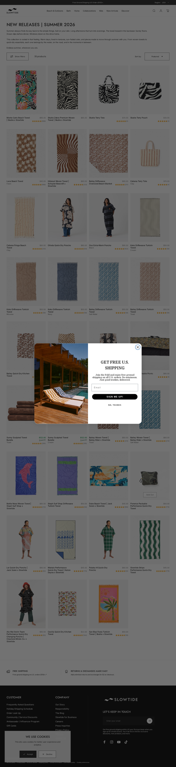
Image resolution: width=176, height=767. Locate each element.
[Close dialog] (137, 347)
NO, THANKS (114, 405)
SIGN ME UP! (115, 397)
